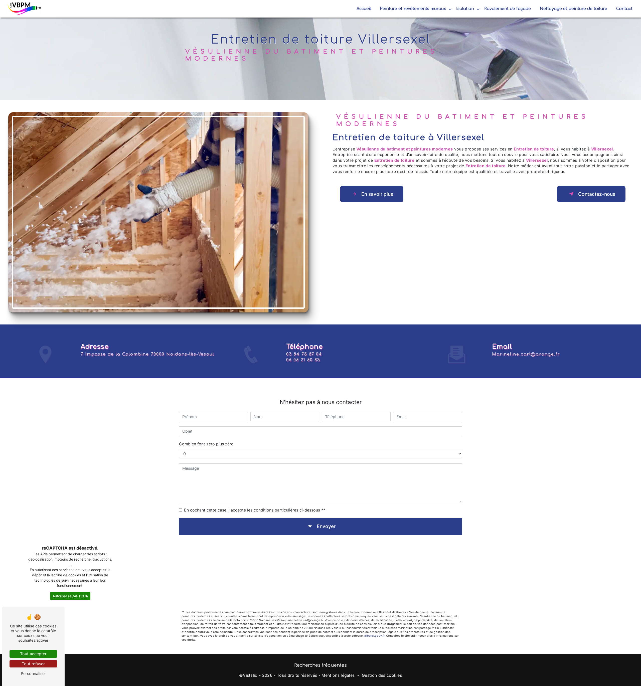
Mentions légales (338, 675)
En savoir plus (377, 194)
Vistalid (250, 675)
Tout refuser (33, 663)
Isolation (465, 9)
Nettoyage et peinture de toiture (573, 9)
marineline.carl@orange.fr (526, 354)
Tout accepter (33, 653)
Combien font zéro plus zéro (206, 443)
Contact (624, 9)
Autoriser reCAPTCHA (70, 596)
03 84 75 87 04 (304, 354)
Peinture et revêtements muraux (413, 9)
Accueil (364, 9)
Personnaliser (33, 673)
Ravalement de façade (507, 9)
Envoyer (326, 526)
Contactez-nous (596, 194)
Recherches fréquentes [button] (320, 665)
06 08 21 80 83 (303, 360)
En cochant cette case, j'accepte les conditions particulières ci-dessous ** (254, 509)
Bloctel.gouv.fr (374, 635)
